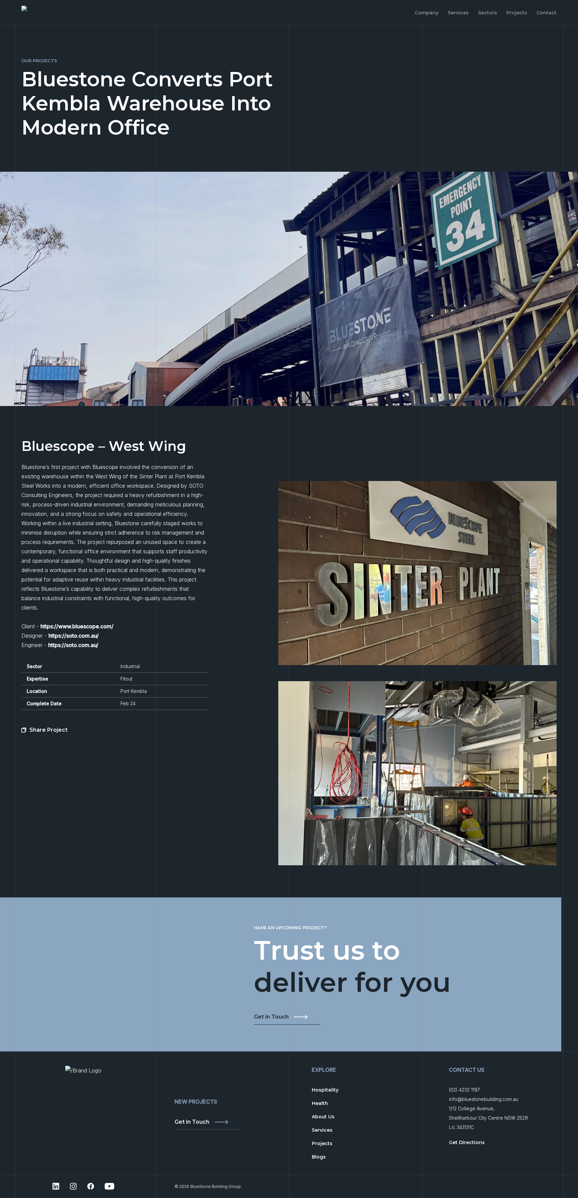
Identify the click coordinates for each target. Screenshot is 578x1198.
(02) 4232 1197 (464, 1090)
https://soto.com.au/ (74, 635)
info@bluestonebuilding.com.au (483, 1099)
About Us (323, 1117)
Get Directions (467, 1142)
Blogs (319, 1157)
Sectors (487, 13)
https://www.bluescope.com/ (76, 626)
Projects (516, 13)
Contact (547, 13)
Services (458, 13)
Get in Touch (271, 1017)
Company (427, 13)
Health (320, 1103)
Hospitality (325, 1090)
